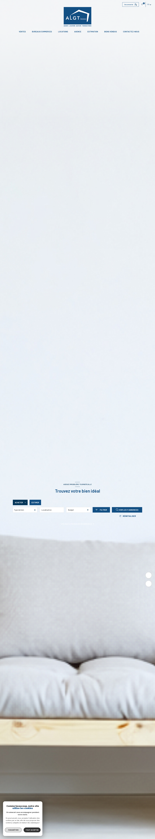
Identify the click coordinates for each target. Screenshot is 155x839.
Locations (63, 32)
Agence (77, 32)
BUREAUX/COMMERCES (42, 32)
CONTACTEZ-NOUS (131, 32)
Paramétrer (13, 830)
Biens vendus (110, 32)
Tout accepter (32, 830)
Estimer (35, 502)
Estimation (92, 32)
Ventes (22, 32)
